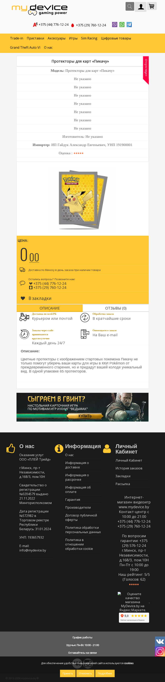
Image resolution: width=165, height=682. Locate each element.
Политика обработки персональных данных (83, 529)
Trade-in (16, 38)
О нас (48, 47)
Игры (73, 38)
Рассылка (123, 484)
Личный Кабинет (129, 460)
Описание (50, 308)
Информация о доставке (77, 465)
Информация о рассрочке (77, 477)
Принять (68, 673)
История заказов (129, 468)
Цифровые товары (116, 38)
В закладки (40, 298)
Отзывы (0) (115, 308)
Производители (78, 507)
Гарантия (72, 499)
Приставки (35, 38)
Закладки (123, 476)
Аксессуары (56, 38)
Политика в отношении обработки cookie (79, 544)
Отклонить (85, 673)
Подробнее (105, 673)
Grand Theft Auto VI (25, 47)
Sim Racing (89, 38)
